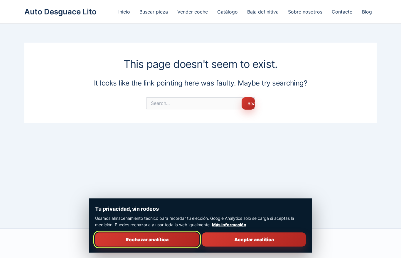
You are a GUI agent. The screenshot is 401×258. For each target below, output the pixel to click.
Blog (367, 12)
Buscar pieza (153, 12)
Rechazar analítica (147, 239)
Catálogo (227, 12)
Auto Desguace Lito (60, 11)
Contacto (342, 12)
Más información (229, 224)
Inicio (124, 12)
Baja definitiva (263, 12)
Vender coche (192, 12)
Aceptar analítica (254, 239)
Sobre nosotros (305, 12)
